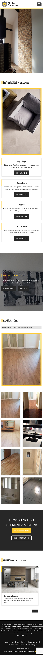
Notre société (8, 288)
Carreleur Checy (16, 624)
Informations (21, 173)
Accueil (7, 642)
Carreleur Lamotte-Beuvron (28, 624)
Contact (23, 288)
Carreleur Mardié (16, 626)
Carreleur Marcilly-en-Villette (13, 633)
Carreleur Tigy (25, 626)
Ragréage (29, 327)
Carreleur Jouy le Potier (35, 628)
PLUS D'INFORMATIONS (22, 538)
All (3, 327)
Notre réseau (13, 645)
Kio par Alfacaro (11, 596)
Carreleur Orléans (6, 624)
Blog (39, 642)
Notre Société (15, 642)
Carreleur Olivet (24, 628)
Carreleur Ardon (5, 631)
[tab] (10, 405)
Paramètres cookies (23, 649)
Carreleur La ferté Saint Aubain (19, 631)
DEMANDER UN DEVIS (21, 531)
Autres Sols (8, 327)
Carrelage (16, 327)
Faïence (22, 327)
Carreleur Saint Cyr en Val (29, 633)
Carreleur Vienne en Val (12, 628)
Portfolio (24, 642)
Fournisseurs (32, 642)
